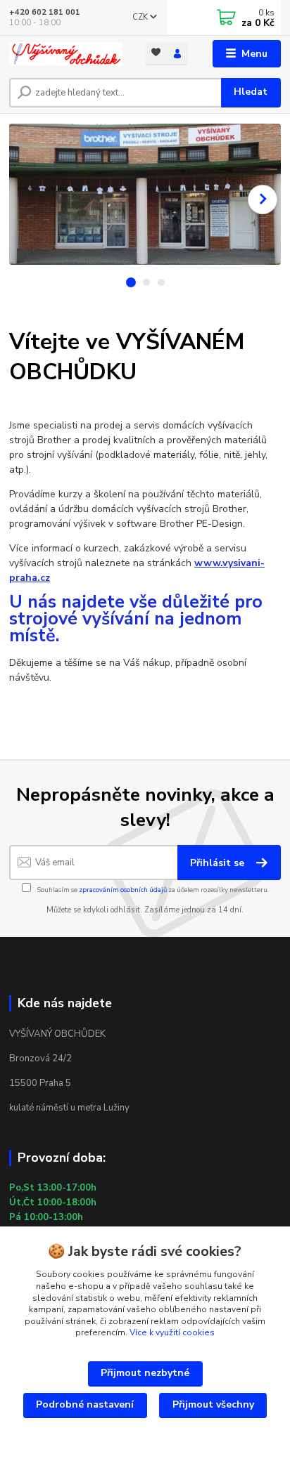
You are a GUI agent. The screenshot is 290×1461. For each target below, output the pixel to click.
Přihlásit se (218, 863)
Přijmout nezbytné (145, 1373)
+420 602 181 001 (44, 12)
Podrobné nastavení (85, 1404)
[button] (262, 199)
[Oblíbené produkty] (156, 52)
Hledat (250, 91)
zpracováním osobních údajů (123, 889)
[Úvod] (65, 53)
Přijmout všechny (213, 1404)
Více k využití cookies (172, 1332)
